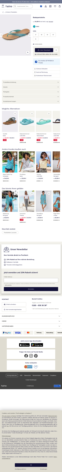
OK (31, 465)
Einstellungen (43, 469)
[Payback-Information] (57, 386)
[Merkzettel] (55, 6)
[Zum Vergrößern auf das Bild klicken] (28, 52)
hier (8, 426)
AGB (21, 375)
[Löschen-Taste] (31, 6)
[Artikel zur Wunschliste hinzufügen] (56, 50)
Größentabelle (38, 44)
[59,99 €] (10, 201)
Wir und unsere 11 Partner (9, 416)
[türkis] (34, 26)
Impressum (45, 375)
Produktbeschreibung (9, 82)
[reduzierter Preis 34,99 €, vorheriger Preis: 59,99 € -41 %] (10, 121)
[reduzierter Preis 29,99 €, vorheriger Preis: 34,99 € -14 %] (27, 201)
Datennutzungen (52, 416)
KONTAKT (5, 299)
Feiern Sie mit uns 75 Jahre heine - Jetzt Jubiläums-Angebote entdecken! (31, 1)
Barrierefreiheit (37, 375)
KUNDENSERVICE (8, 316)
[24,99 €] (44, 162)
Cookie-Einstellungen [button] (31, 380)
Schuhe (8, 12)
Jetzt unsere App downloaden (31, 341)
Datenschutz (27, 375)
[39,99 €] (44, 201)
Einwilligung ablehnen (20, 469)
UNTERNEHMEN (7, 326)
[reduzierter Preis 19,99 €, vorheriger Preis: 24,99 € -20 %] (27, 121)
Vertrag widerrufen (12, 375)
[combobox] (25, 6)
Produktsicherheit (8, 96)
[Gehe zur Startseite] (9, 6)
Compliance (53, 375)
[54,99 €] (10, 162)
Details (5, 87)
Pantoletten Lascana (10, 232)
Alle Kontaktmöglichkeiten (14, 309)
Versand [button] (51, 21)
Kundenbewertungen (9, 101)
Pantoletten (14, 12)
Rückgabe (6, 92)
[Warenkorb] (59, 6)
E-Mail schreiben (10, 305)
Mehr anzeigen (8, 285)
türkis (37, 26)
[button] (3, 6)
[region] (31, 441)
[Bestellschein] (50, 6)
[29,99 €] (27, 162)
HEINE (4, 321)
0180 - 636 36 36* (39, 305)
